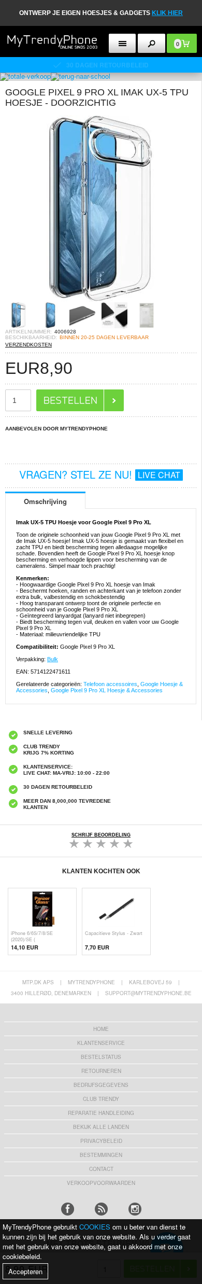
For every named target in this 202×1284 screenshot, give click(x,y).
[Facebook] (67, 1209)
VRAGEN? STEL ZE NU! (99, 474)
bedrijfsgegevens (101, 1084)
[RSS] (101, 1209)
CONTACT (101, 1169)
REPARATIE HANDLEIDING (101, 1112)
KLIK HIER (167, 13)
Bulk (52, 659)
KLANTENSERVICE (101, 1042)
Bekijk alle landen (101, 1127)
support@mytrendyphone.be (148, 993)
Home (101, 1028)
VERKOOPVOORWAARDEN (101, 1183)
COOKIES (94, 1227)
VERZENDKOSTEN (28, 344)
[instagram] (134, 1209)
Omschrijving (45, 501)
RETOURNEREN (101, 1070)
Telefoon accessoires (110, 684)
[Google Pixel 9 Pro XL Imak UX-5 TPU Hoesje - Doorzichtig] (98, 299)
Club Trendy (101, 1098)
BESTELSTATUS (101, 1056)
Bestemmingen (101, 1155)
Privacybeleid (101, 1141)
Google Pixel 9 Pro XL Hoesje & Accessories (107, 690)
